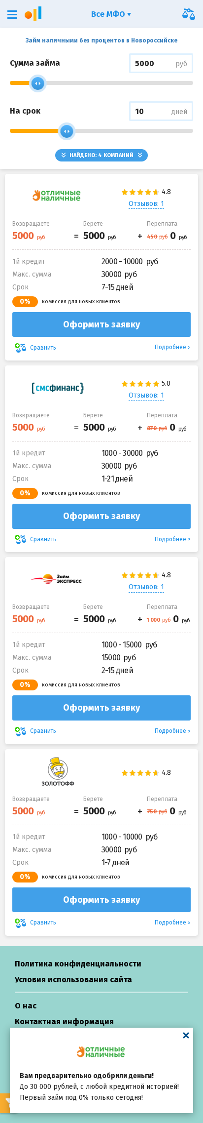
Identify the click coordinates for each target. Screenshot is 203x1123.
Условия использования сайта (73, 979)
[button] (12, 14)
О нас (25, 1005)
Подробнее (170, 347)
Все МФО (109, 14)
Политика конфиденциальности (78, 963)
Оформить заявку (101, 324)
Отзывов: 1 (146, 204)
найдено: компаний (101, 155)
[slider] (38, 83)
